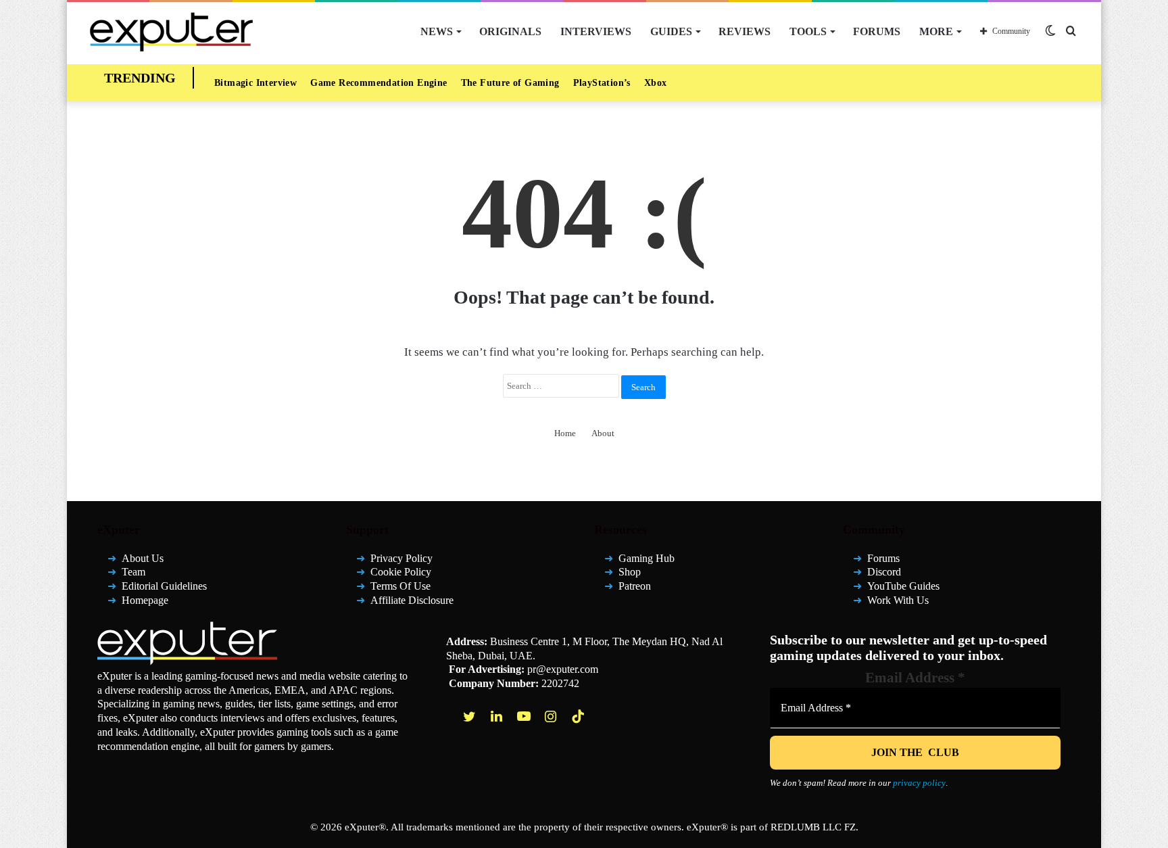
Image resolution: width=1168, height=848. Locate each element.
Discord (884, 572)
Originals (510, 31)
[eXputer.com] (171, 31)
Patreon (634, 586)
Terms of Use (400, 586)
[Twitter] (471, 716)
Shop (629, 572)
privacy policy (919, 783)
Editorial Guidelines (164, 586)
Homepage (145, 600)
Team (133, 572)
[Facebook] (444, 716)
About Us (143, 558)
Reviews (745, 31)
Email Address (915, 677)
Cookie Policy (400, 572)
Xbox (655, 83)
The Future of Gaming (510, 83)
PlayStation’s (602, 83)
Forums (876, 31)
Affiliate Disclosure (412, 600)
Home (565, 433)
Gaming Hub (646, 558)
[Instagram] (552, 716)
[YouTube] (525, 716)
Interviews (595, 31)
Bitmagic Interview (255, 83)
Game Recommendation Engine (378, 83)
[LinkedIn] (498, 716)
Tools (808, 31)
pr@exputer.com (562, 669)
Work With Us (898, 600)
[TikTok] (579, 716)
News (436, 31)
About (602, 433)
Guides (671, 31)
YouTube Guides (903, 586)
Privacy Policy (401, 558)
